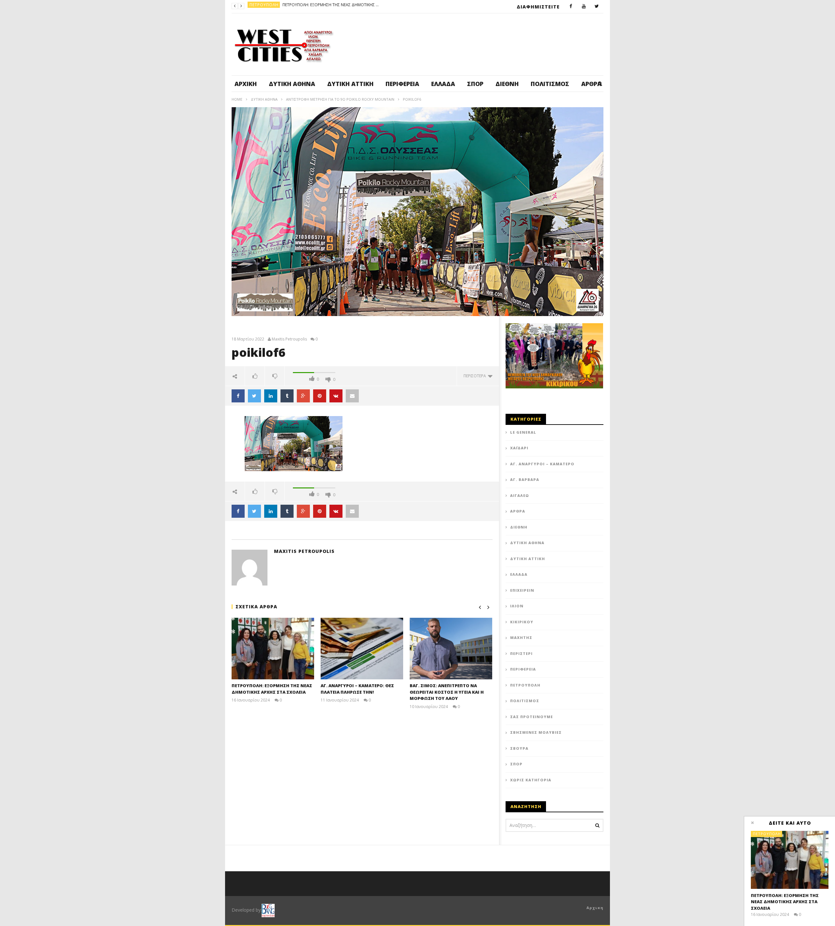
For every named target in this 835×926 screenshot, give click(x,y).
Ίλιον (517, 605)
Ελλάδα (443, 84)
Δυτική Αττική (350, 84)
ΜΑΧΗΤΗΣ (521, 637)
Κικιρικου (521, 621)
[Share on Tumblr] (287, 395)
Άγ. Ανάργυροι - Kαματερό (279, 6)
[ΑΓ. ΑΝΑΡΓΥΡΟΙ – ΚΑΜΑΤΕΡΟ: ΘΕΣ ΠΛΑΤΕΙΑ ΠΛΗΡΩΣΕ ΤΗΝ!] (362, 648)
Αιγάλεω (519, 495)
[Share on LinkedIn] (270, 395)
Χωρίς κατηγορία (530, 779)
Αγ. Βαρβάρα (524, 479)
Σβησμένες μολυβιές (536, 732)
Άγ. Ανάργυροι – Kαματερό (542, 463)
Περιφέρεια (402, 84)
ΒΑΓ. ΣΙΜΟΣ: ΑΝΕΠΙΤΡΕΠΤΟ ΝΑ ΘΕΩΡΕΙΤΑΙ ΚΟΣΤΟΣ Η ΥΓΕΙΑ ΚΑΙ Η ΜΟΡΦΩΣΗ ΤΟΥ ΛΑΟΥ (447, 692)
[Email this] (352, 395)
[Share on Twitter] (254, 395)
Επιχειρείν (522, 590)
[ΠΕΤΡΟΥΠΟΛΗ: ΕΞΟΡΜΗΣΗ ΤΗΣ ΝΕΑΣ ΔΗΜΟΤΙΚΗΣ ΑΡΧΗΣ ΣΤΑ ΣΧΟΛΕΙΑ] (273, 648)
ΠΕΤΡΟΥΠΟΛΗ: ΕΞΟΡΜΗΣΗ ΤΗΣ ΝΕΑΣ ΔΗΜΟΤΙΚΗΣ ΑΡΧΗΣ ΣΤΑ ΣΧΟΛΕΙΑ (272, 689)
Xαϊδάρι (519, 447)
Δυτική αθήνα (292, 84)
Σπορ (475, 84)
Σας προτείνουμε (531, 716)
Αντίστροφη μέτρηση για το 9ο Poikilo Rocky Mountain (340, 99)
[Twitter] (596, 6)
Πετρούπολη (525, 685)
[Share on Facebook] (238, 395)
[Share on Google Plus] (303, 395)
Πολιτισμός (550, 84)
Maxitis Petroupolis (289, 339)
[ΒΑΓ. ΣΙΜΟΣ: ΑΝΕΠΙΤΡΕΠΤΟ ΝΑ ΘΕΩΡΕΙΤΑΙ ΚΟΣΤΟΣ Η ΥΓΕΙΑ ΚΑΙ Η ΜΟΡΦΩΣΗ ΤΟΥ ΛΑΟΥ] (451, 648)
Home (237, 99)
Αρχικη (594, 907)
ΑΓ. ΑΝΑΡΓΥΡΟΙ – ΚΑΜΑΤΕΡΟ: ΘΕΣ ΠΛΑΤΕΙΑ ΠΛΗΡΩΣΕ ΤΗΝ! (362, 6)
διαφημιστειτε (538, 7)
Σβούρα (519, 748)
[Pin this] (319, 395)
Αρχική (246, 84)
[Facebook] (570, 6)
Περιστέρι (521, 653)
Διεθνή (507, 84)
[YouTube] (583, 6)
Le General (523, 432)
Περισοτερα (475, 376)
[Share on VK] (335, 395)
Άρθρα (517, 511)
